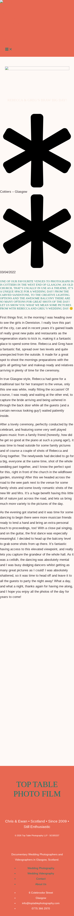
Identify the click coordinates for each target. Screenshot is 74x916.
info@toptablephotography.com (41, 903)
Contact (41, 878)
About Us (40, 884)
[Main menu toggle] (8, 49)
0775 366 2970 (41, 908)
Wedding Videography (41, 873)
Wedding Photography (41, 868)
